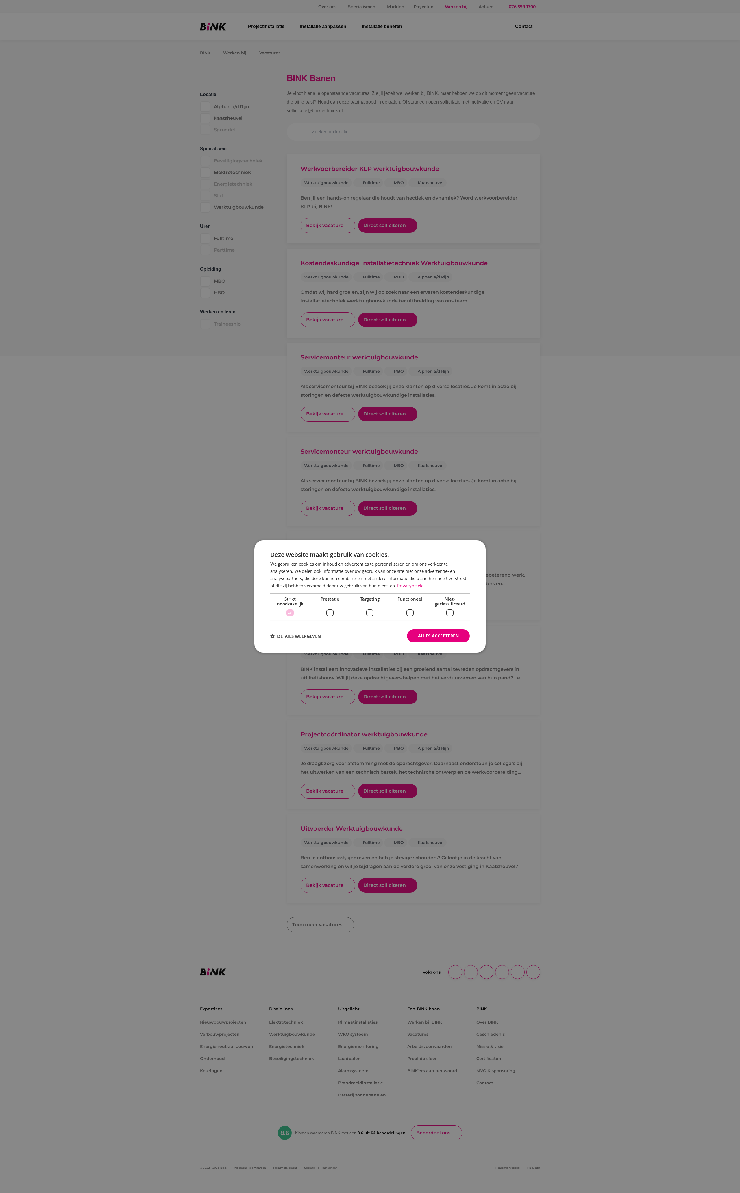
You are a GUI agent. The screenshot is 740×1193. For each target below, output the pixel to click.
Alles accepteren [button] (438, 635)
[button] (295, 636)
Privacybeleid (410, 585)
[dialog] (370, 596)
